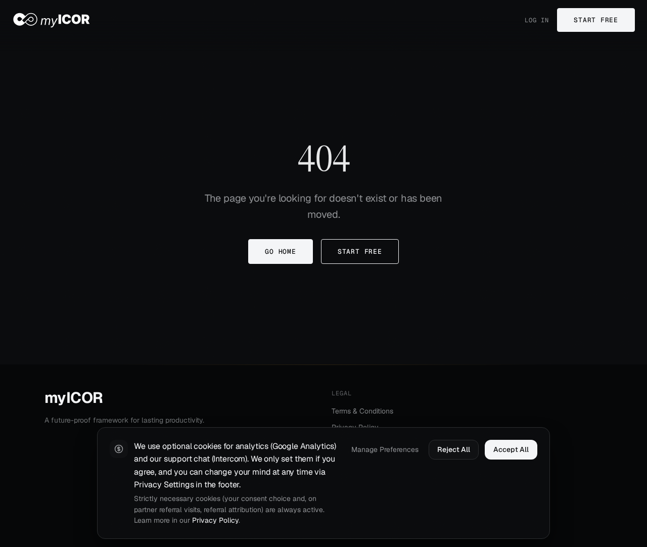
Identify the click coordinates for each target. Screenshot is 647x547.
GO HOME (280, 251)
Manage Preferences (385, 449)
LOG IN (537, 20)
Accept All (511, 449)
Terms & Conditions (362, 411)
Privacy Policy (215, 520)
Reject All (453, 449)
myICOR (73, 398)
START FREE (596, 20)
